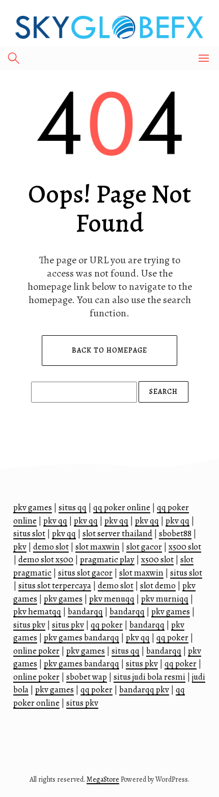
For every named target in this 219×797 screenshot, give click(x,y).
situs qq (73, 507)
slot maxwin (97, 547)
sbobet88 (175, 533)
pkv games (32, 507)
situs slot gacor (85, 573)
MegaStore (103, 779)
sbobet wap (86, 677)
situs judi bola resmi (149, 677)
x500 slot (185, 547)
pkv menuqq (111, 599)
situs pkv (29, 625)
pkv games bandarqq (81, 637)
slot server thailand (117, 533)
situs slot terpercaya (54, 585)
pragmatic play (107, 559)
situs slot (29, 533)
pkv (19, 547)
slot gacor (144, 547)
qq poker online (121, 507)
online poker (36, 651)
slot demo (158, 585)
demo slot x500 (45, 559)
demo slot (51, 547)
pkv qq (55, 521)
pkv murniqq (164, 599)
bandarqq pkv (144, 689)
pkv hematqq (37, 611)
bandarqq (85, 611)
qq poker (107, 625)
